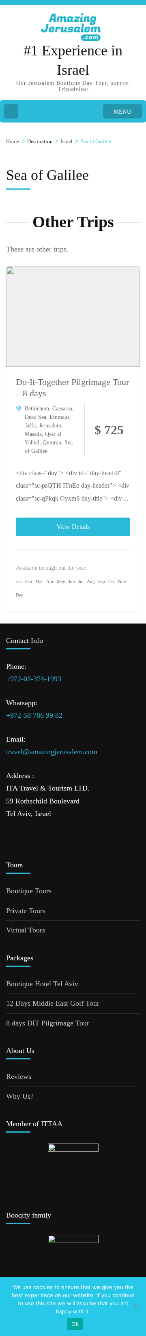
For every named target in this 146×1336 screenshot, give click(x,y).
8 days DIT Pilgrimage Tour (47, 1023)
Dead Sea (35, 417)
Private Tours (25, 911)
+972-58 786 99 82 (34, 715)
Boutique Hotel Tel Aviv (42, 984)
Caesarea (62, 409)
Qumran (52, 443)
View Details (73, 526)
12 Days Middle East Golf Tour (52, 1003)
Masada (33, 434)
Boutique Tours (29, 891)
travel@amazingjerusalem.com (51, 752)
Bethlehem (37, 409)
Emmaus (59, 417)
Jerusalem (50, 426)
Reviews (18, 1076)
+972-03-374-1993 (33, 679)
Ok (75, 1324)
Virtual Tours (25, 930)
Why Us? (20, 1096)
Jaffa (30, 426)
